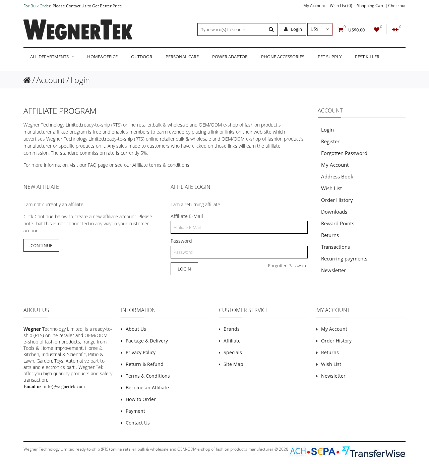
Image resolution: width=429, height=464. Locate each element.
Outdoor (141, 57)
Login (296, 29)
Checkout (397, 6)
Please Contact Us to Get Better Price (87, 6)
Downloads (334, 211)
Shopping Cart (370, 6)
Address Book (337, 176)
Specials (233, 352)
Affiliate (232, 340)
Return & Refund (145, 364)
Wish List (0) (341, 6)
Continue (41, 245)
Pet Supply (330, 57)
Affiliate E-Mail (187, 216)
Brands (232, 329)
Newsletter (333, 270)
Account (50, 79)
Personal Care (182, 57)
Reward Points (337, 223)
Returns (330, 235)
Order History (337, 200)
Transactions (335, 246)
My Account (314, 6)
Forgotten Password (288, 265)
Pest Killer (367, 57)
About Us (136, 329)
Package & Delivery (147, 340)
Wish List (331, 188)
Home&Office (102, 57)
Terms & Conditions (148, 376)
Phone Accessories (282, 57)
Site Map (233, 364)
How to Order (141, 399)
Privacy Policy (141, 352)
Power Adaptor (230, 57)
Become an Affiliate (147, 387)
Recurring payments (344, 258)
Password (181, 241)
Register (330, 141)
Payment (135, 411)
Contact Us (138, 422)
